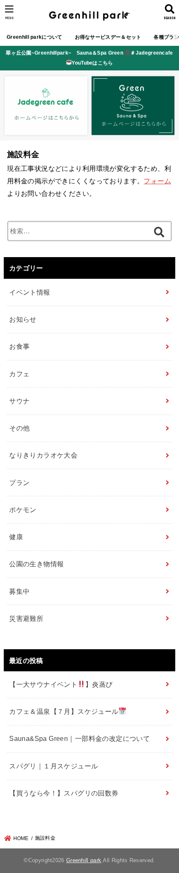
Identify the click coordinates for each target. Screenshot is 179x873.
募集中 (19, 591)
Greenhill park (83, 860)
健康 (16, 536)
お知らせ (23, 319)
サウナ (19, 401)
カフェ (19, 374)
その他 (19, 428)
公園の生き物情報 (36, 564)
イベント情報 (29, 292)
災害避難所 (26, 618)
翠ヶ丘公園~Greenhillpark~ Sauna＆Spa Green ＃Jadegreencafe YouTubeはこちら (89, 57)
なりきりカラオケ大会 (43, 455)
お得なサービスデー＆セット (108, 37)
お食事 (19, 346)
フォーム (157, 181)
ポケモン (23, 509)
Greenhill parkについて (34, 37)
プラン (19, 482)
